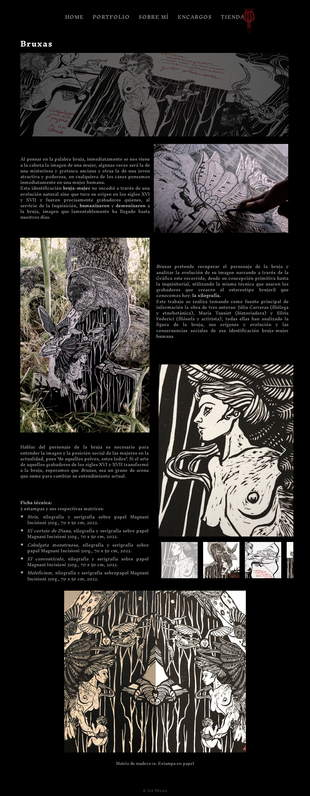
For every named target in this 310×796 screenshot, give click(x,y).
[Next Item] (282, 450)
